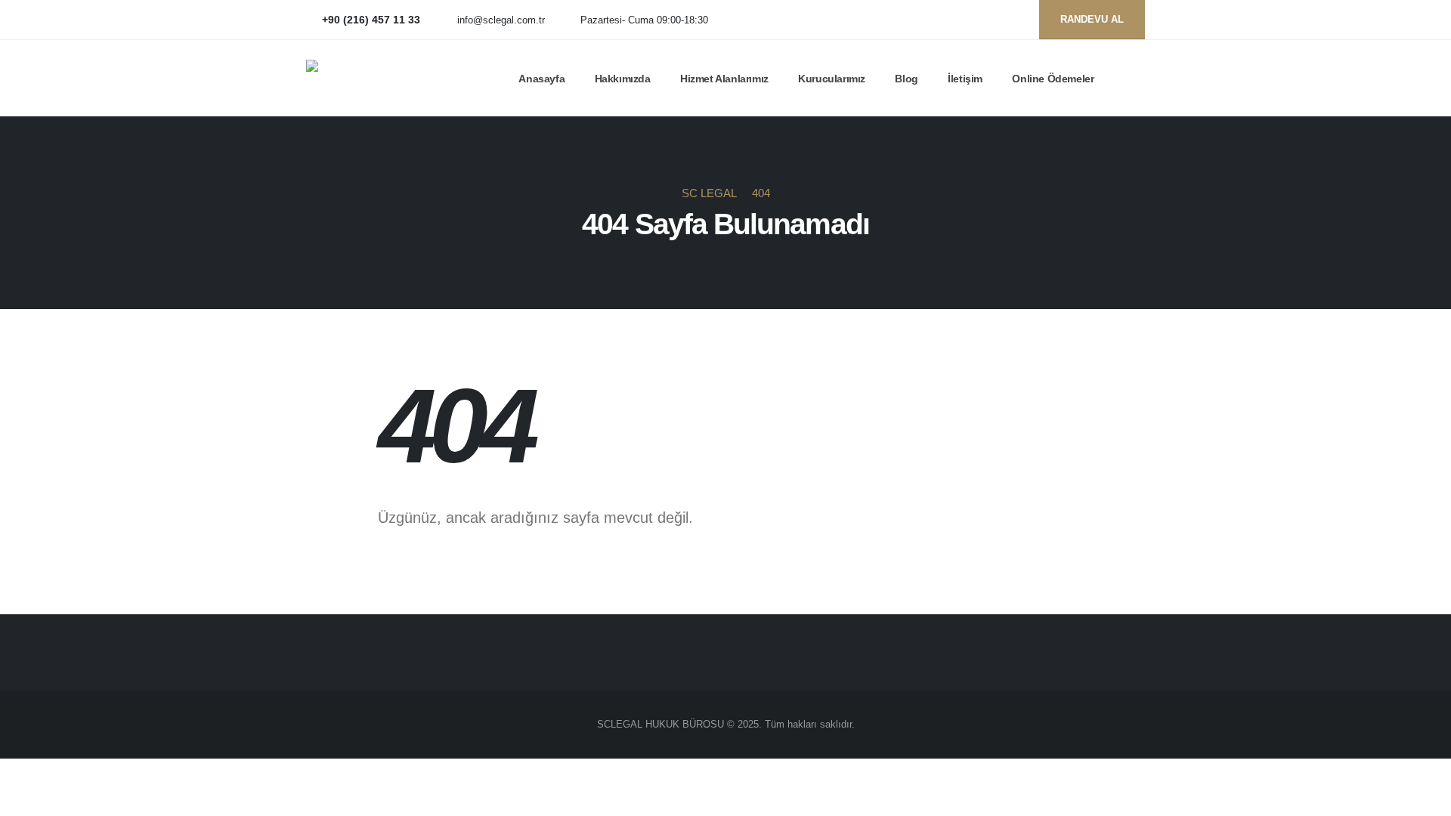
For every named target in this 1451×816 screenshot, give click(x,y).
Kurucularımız (831, 79)
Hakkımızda (623, 79)
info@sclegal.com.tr (501, 20)
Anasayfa (541, 79)
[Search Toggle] (1138, 78)
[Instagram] (1011, 20)
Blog (906, 79)
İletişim (965, 79)
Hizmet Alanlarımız (724, 79)
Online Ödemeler (1053, 79)
